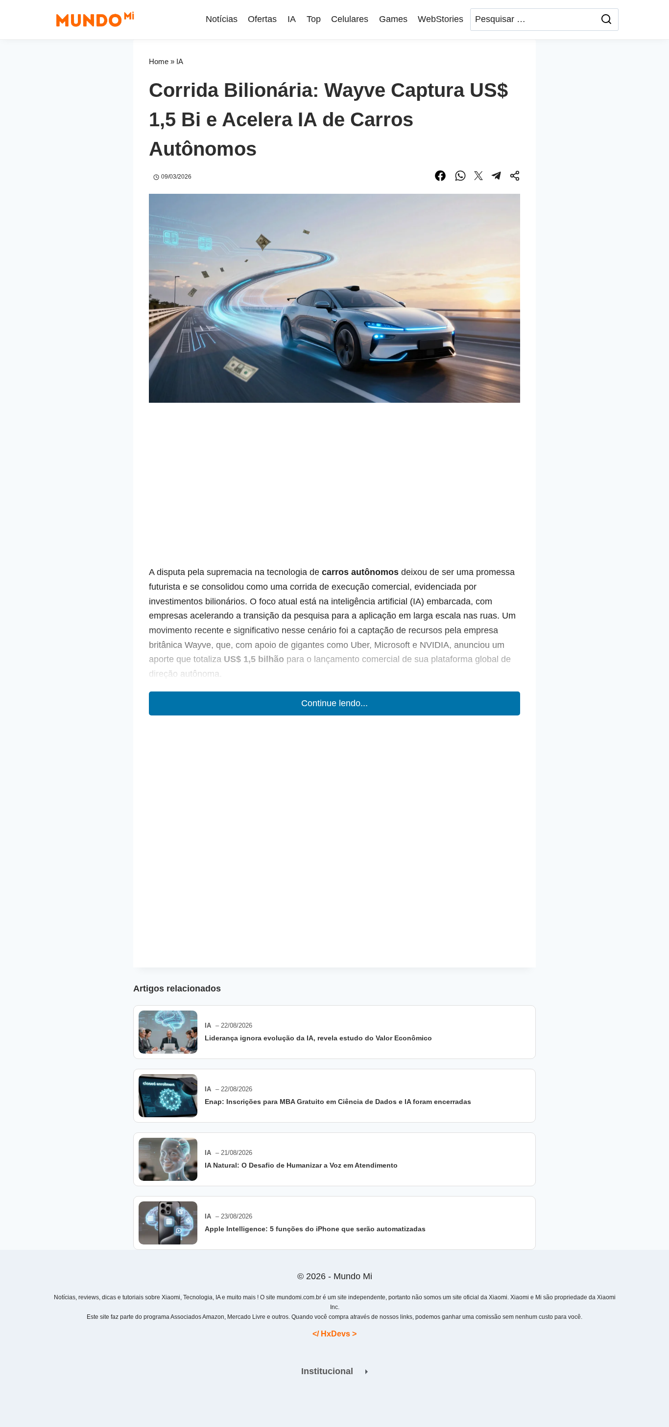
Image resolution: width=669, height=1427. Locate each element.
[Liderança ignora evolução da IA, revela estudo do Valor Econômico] (168, 1032)
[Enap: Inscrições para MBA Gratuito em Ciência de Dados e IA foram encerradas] (168, 1095)
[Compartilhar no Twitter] (478, 177)
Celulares (349, 19)
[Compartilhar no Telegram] (496, 177)
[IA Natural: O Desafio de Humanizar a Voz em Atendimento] (168, 1159)
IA (291, 19)
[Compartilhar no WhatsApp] (460, 177)
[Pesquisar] (606, 19)
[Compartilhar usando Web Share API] (514, 177)
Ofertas (262, 19)
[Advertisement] (335, 491)
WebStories (440, 19)
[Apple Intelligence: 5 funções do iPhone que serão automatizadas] (168, 1222)
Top (314, 19)
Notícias (222, 19)
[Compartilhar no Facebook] (440, 177)
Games (393, 19)
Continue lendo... (334, 703)
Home (158, 61)
